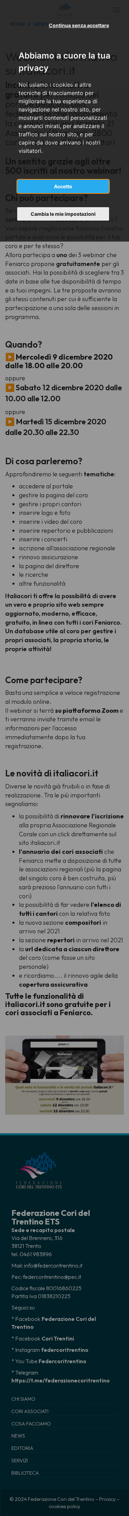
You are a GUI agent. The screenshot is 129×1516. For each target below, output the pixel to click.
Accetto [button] (63, 186)
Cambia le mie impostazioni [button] (63, 214)
